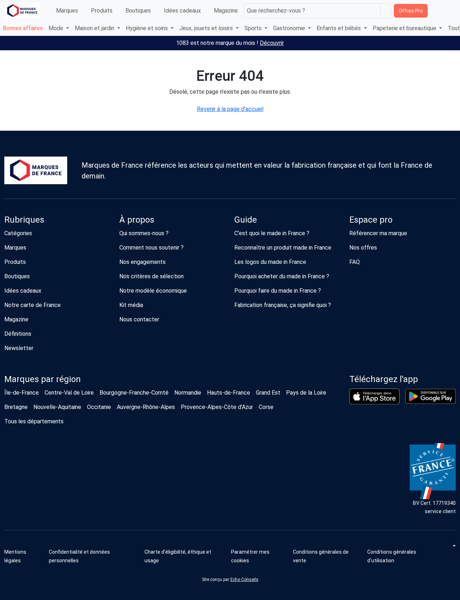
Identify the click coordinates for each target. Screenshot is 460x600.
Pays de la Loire (306, 392)
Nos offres (363, 247)
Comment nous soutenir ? (151, 247)
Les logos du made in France (270, 262)
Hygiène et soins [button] (147, 28)
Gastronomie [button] (290, 28)
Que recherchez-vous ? (276, 10)
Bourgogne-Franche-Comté (134, 392)
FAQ (354, 262)
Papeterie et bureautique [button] (405, 28)
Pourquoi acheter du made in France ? (281, 276)
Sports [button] (253, 28)
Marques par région (42, 379)
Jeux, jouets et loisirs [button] (206, 28)
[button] (259, 556)
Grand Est (268, 392)
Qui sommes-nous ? (144, 233)
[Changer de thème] (453, 545)
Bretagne (16, 407)
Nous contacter (139, 319)
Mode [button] (57, 28)
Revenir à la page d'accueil (230, 109)
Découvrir (272, 42)
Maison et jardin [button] (95, 28)
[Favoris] (435, 10)
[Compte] (449, 10)
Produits (101, 10)
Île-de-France (21, 392)
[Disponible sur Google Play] (430, 396)
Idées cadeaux (182, 10)
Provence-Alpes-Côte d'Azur (217, 407)
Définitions (17, 333)
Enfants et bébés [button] (339, 28)
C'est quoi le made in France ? (271, 233)
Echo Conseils (244, 579)
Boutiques (138, 10)
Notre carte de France (32, 305)
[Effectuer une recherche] (385, 10)
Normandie (187, 392)
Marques (67, 10)
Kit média (131, 305)
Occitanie (99, 407)
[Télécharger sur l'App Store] (374, 396)
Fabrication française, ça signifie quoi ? (282, 305)
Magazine (226, 10)
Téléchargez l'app (383, 379)
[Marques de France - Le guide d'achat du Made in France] (22, 10)
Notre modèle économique (153, 290)
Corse (266, 407)
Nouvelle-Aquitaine (57, 407)
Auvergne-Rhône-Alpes (146, 407)
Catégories (18, 233)
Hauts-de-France (228, 392)
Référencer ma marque (378, 233)
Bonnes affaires (23, 28)
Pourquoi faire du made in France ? (277, 290)
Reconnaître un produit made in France (282, 247)
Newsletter (18, 348)
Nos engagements (142, 262)
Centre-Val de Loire (69, 392)
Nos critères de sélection (151, 276)
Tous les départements (34, 421)
